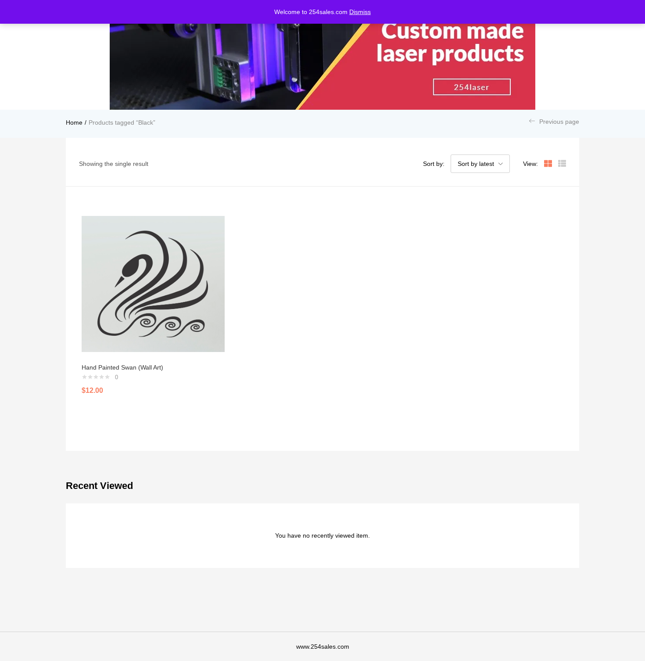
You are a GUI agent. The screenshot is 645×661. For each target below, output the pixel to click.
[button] (480, 163)
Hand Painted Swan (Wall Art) (122, 367)
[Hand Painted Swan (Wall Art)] (153, 284)
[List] (562, 163)
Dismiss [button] (360, 11)
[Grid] (548, 163)
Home (74, 122)
